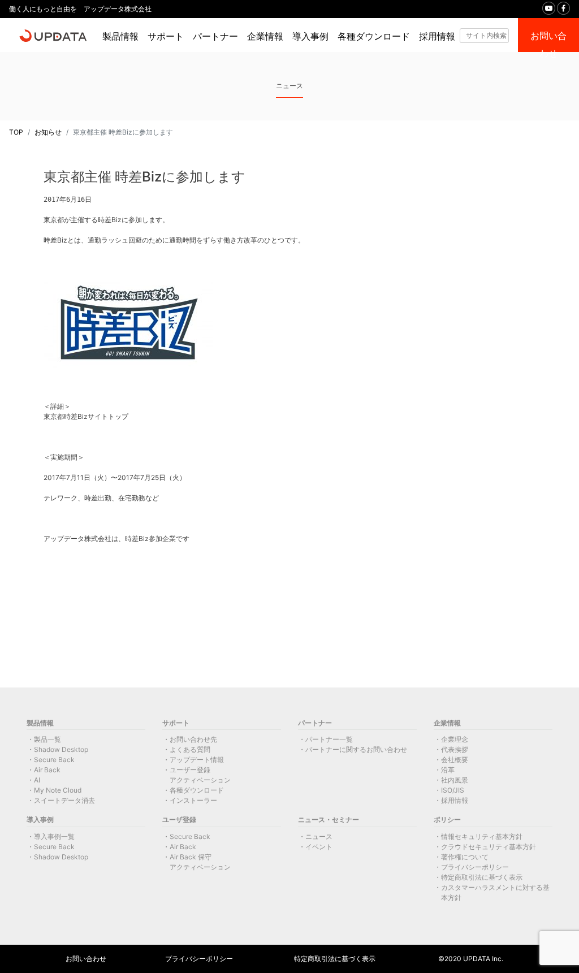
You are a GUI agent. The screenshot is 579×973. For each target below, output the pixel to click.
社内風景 (454, 780)
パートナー (215, 36)
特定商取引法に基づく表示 (481, 877)
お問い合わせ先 (193, 739)
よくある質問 (190, 749)
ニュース (318, 836)
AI (37, 780)
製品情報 (120, 36)
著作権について (465, 857)
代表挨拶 (454, 749)
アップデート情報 (197, 759)
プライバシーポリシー (475, 867)
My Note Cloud (57, 790)
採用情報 (437, 36)
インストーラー (193, 800)
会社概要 (454, 759)
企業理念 (454, 739)
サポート (166, 36)
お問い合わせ (86, 958)
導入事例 (310, 36)
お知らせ (48, 132)
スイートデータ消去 (64, 800)
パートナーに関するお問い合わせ (356, 749)
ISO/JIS (452, 790)
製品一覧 (47, 739)
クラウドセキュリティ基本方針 (488, 846)
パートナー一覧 (329, 739)
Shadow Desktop (61, 749)
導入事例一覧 (54, 836)
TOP (16, 132)
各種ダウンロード (374, 36)
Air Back (47, 770)
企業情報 (265, 36)
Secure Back (54, 759)
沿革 (448, 770)
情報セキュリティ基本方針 (481, 836)
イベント (318, 846)
